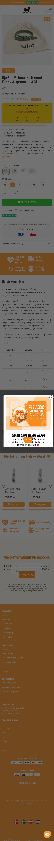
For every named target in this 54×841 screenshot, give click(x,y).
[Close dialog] (51, 397)
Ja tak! (28, 439)
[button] (47, 834)
